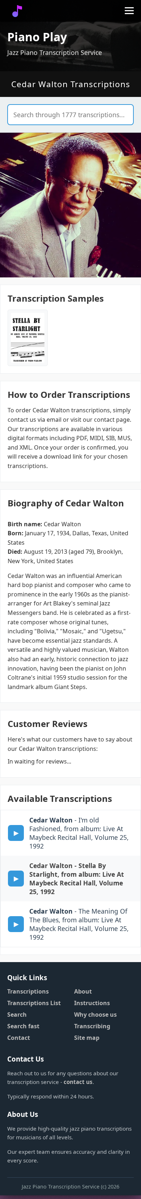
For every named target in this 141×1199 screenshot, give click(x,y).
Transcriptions (28, 991)
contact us (78, 1081)
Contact (18, 1038)
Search (17, 1015)
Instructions (92, 1003)
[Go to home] (17, 11)
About (83, 991)
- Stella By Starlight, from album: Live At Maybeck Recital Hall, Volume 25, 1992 (76, 878)
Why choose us (95, 1015)
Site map (86, 1038)
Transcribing (92, 1026)
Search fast (23, 1026)
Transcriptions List (34, 1003)
